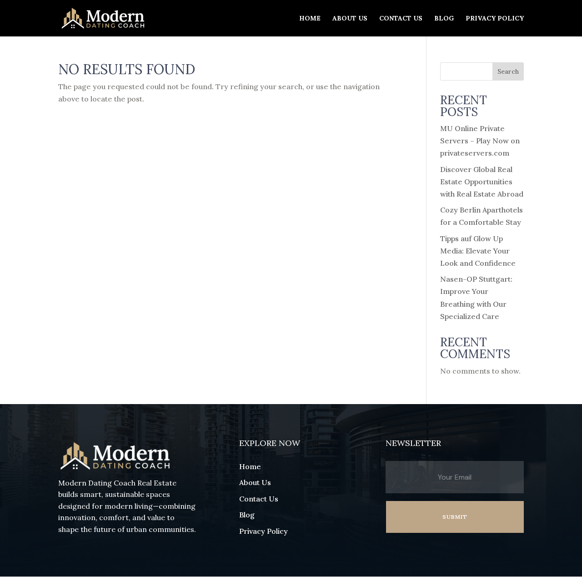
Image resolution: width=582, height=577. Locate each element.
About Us (349, 18)
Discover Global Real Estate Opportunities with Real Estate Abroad (481, 181)
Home (310, 18)
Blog (444, 18)
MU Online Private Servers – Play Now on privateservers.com (480, 140)
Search (508, 71)
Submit (454, 516)
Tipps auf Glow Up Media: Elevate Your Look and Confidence (478, 251)
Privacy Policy (495, 18)
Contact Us (400, 18)
